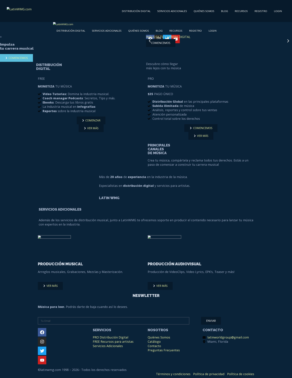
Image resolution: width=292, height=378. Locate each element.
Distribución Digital (136, 11)
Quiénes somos (204, 11)
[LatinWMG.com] (63, 24)
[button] (150, 41)
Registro (260, 11)
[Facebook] (42, 332)
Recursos (241, 11)
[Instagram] (42, 341)
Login (278, 11)
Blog (224, 11)
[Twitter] (42, 351)
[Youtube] (42, 360)
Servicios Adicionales (172, 11)
